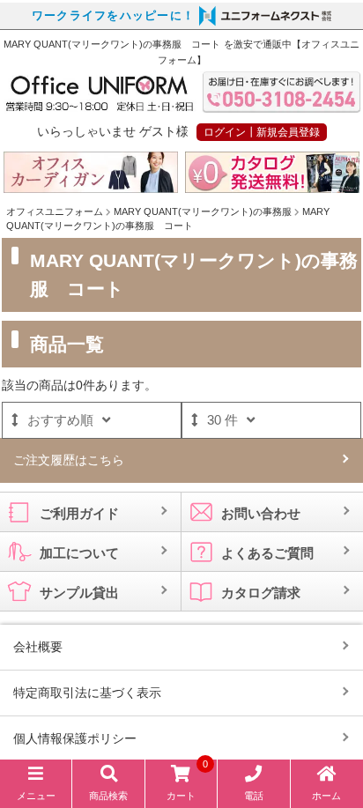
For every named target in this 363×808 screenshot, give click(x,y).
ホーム (326, 795)
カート (187, 783)
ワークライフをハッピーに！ (113, 16)
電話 (253, 795)
